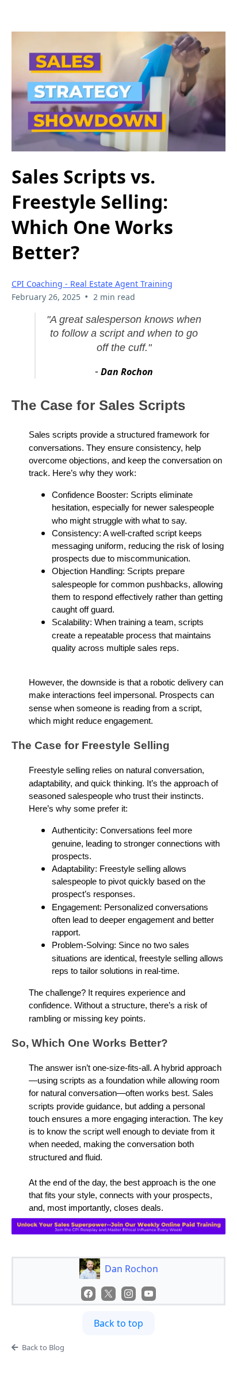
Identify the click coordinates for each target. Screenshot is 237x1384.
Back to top (118, 1323)
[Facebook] (88, 1293)
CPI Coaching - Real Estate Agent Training (92, 283)
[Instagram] (128, 1293)
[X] (108, 1293)
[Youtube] (149, 1293)
